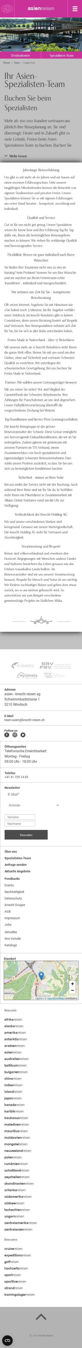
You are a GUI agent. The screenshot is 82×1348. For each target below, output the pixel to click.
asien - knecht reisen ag (22, 694)
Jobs (8, 924)
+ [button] (72, 984)
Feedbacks (12, 878)
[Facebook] (6, 735)
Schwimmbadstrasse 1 (22, 699)
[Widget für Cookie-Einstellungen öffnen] (7, 1340)
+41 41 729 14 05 (16, 777)
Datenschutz (13, 898)
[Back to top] (41, 1317)
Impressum (12, 918)
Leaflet (39, 998)
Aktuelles (11, 932)
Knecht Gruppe (15, 905)
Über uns (11, 851)
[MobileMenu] (75, 8)
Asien (17, 62)
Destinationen (20, 55)
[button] (41, 156)
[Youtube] (23, 735)
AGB (8, 911)
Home (6, 62)
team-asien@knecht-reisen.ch (24, 720)
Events (9, 885)
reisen (41, 8)
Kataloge (11, 945)
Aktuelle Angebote (17, 871)
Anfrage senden (16, 864)
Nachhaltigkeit (14, 892)
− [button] (72, 990)
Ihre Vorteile (13, 938)
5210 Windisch (15, 704)
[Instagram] (14, 735)
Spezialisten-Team (18, 858)
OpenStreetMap (55, 998)
